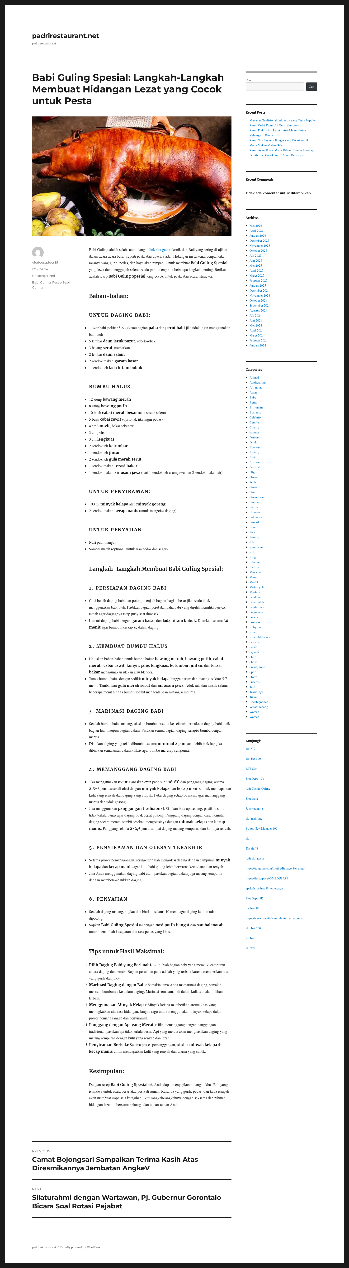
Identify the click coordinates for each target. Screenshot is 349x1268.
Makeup (255, 577)
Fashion (255, 462)
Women (254, 717)
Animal (254, 377)
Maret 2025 (257, 275)
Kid (252, 552)
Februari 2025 (259, 280)
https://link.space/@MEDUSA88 (267, 878)
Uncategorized (43, 276)
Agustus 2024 (258, 310)
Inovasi (254, 522)
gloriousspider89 (45, 262)
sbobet (250, 938)
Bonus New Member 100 (262, 828)
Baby (253, 397)
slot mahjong (254, 818)
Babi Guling (41, 282)
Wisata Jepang (259, 707)
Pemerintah (257, 602)
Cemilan (255, 422)
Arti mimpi (257, 387)
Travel (254, 697)
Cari (248, 80)
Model (254, 582)
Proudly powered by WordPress (80, 1247)
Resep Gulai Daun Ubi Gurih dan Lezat (275, 125)
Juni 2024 (256, 320)
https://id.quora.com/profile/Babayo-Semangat (275, 868)
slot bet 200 (253, 928)
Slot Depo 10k (255, 778)
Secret (253, 647)
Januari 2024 (258, 345)
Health (254, 507)
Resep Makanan (260, 637)
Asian (253, 392)
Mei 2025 (256, 265)
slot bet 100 (253, 758)
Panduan (255, 597)
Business (255, 412)
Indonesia (256, 517)
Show (253, 662)
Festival (255, 467)
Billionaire (257, 407)
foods (253, 482)
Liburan (255, 562)
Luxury (254, 567)
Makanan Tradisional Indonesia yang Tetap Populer (283, 120)
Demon (254, 437)
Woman (254, 712)
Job (252, 542)
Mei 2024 (256, 325)
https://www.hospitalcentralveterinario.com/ (274, 918)
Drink (253, 442)
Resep (253, 632)
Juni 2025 (256, 260)
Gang (253, 492)
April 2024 (257, 330)
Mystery (255, 592)
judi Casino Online (258, 788)
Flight (253, 472)
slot (248, 838)
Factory (254, 452)
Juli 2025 (256, 255)
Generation (257, 497)
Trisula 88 (252, 848)
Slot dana (252, 798)
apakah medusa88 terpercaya (264, 888)
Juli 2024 (256, 315)
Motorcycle (257, 587)
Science (254, 642)
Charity (254, 427)
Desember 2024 (259, 290)
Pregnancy (256, 612)
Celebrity (256, 417)
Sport (253, 672)
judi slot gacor (255, 858)
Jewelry (254, 537)
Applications (258, 382)
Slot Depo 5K (254, 898)
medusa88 (252, 908)
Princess (255, 622)
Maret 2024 (257, 335)
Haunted (255, 502)
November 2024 (260, 295)
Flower (254, 477)
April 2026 (257, 230)
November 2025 (260, 245)
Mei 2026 (256, 225)
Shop (253, 657)
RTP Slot (251, 768)
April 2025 (257, 270)
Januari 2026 (258, 235)
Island (253, 527)
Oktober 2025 (258, 250)
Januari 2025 (258, 285)
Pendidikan (257, 607)
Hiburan (255, 512)
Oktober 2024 (258, 300)
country (254, 432)
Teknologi (256, 692)
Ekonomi (255, 447)
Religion (255, 627)
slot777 (250, 748)
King (253, 557)
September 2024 (260, 305)
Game (253, 487)
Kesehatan (256, 547)
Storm (253, 677)
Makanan (256, 572)
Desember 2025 (259, 240)
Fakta (253, 457)
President (255, 617)
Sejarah (254, 652)
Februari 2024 (259, 340)
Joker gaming (254, 808)
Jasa (252, 532)
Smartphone (257, 667)
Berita (253, 402)
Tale (252, 687)
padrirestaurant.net (65, 36)
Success (254, 682)
